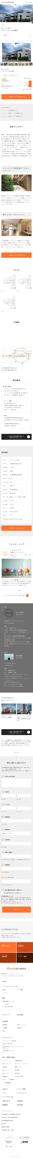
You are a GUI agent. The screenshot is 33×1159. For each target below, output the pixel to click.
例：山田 (3, 799)
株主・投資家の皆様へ (9, 1057)
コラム (4, 1093)
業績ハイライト (19, 1067)
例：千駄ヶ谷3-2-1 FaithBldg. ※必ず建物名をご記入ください (15, 859)
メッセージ (5, 1060)
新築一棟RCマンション (8, 1001)
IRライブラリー (7, 1064)
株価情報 (5, 1076)
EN (26, 2)
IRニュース (5, 1070)
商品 (3, 998)
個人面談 (20, 1105)
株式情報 (17, 1070)
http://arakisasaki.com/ (9, 623)
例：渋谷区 (3, 847)
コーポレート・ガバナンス (22, 1064)
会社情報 (5, 1021)
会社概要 (5, 1028)
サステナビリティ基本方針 (9, 1041)
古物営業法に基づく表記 (7, 1130)
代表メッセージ (21, 1024)
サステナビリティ (7, 1037)
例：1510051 (4, 824)
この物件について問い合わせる (16, 96)
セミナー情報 (21, 1089)
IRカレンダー (6, 1073)
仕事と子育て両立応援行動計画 (9, 1117)
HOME (4, 981)
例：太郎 (19, 799)
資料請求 (20, 1101)
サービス (5, 993)
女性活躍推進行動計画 (7, 1120)
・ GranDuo (6, 1004)
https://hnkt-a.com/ (8, 665)
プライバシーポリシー (10, 902)
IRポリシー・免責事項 (8, 1079)
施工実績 (20, 1014)
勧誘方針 (3, 1123)
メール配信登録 (7, 1082)
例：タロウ (19, 811)
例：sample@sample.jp (7, 884)
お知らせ (5, 1089)
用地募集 (5, 1105)
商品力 (4, 989)
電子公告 (17, 1073)
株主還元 (5, 1067)
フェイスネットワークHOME (10, 40)
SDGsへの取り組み (8, 1043)
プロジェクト (20, 40)
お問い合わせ (6, 1101)
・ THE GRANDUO (8, 1006)
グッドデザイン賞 (7, 1097)
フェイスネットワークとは (10, 986)
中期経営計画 (18, 1060)
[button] (31, 52)
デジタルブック (22, 1093)
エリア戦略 (20, 989)
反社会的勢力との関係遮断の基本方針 (11, 1114)
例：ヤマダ (3, 811)
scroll (30, 36)
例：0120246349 (5, 872)
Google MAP (6, 87)
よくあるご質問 (19, 1076)
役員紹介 (19, 1028)
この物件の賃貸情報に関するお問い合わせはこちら (16, 436)
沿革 (4, 1031)
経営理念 (5, 1024)
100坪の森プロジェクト (9, 1050)
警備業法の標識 (5, 1127)
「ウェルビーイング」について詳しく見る (14, 595)
